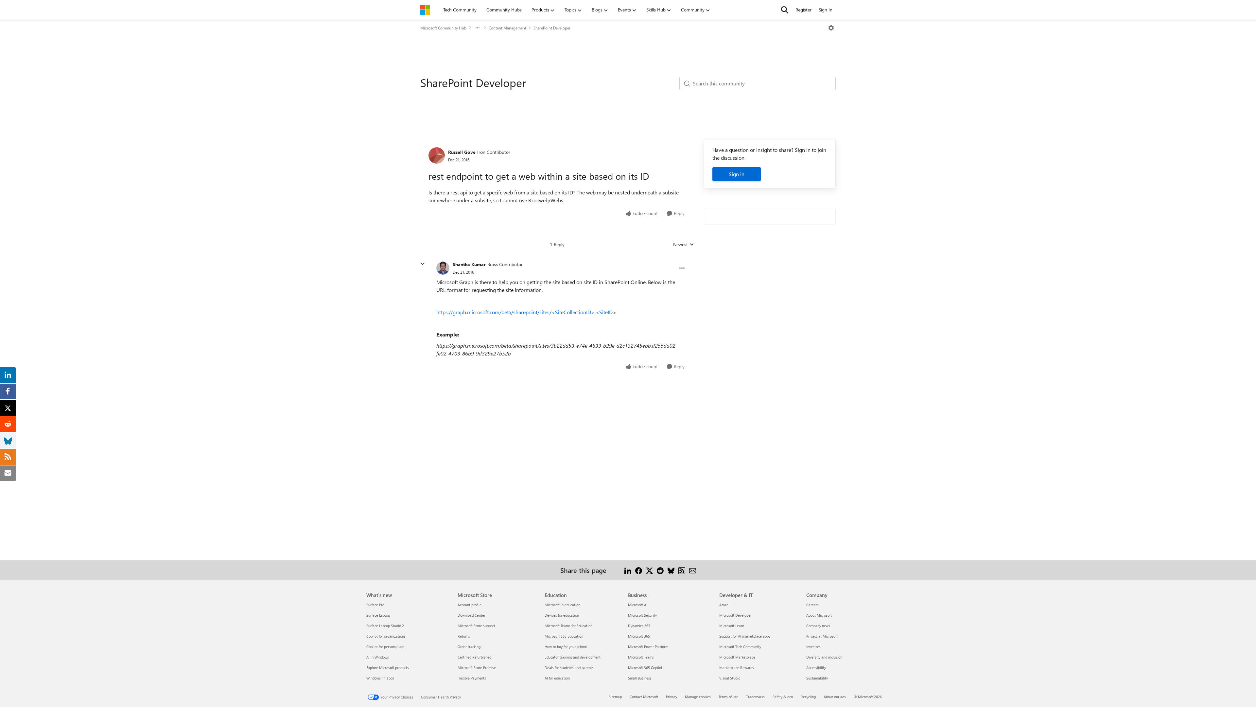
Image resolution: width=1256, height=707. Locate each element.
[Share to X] (649, 570)
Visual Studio (729, 678)
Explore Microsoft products (387, 667)
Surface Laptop (378, 615)
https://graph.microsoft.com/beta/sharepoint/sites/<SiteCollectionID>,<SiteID (524, 312)
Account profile (469, 604)
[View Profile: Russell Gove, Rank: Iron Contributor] (436, 155)
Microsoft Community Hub (443, 27)
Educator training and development (573, 657)
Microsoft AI (637, 604)
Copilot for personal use (385, 646)
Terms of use (728, 696)
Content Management (507, 27)
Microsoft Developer (735, 615)
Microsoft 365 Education (564, 636)
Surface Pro (375, 604)
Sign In (825, 10)
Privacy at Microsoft (822, 636)
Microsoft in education (562, 604)
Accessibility (816, 667)
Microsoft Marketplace (737, 657)
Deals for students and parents (569, 667)
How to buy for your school (566, 646)
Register (803, 10)
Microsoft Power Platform (648, 646)
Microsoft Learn (731, 625)
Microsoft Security (642, 615)
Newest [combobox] (683, 244)
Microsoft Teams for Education (568, 625)
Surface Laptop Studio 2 (385, 625)
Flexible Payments (472, 678)
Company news (818, 625)
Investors (813, 646)
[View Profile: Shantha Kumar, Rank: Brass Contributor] (442, 268)
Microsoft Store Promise (477, 667)
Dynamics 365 (639, 625)
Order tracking (469, 646)
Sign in (736, 174)
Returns (464, 636)
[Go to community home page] (425, 10)
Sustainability (817, 678)
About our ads (835, 696)
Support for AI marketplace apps (744, 636)
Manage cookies (698, 696)
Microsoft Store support (476, 625)
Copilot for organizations (386, 636)
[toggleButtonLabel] (831, 27)
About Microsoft (819, 615)
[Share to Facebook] (638, 570)
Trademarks (755, 696)
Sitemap (615, 696)
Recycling (808, 696)
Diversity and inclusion (824, 657)
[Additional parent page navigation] (477, 27)
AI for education (557, 678)
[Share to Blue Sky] (671, 570)
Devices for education (562, 615)
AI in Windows (377, 657)
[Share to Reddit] (660, 570)
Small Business (640, 678)
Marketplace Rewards (736, 667)
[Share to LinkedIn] (627, 570)
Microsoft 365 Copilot (645, 667)
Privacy (671, 696)
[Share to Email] (692, 570)
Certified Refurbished (474, 657)
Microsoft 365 (639, 636)
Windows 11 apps (380, 678)
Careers (812, 604)
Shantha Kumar (469, 264)
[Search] (785, 10)
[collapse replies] (423, 264)
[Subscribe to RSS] (681, 570)
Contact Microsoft (644, 696)
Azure (723, 604)
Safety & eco (783, 696)
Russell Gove (462, 152)
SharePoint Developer (551, 27)
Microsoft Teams (641, 657)
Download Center (471, 615)
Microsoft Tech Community (740, 646)
